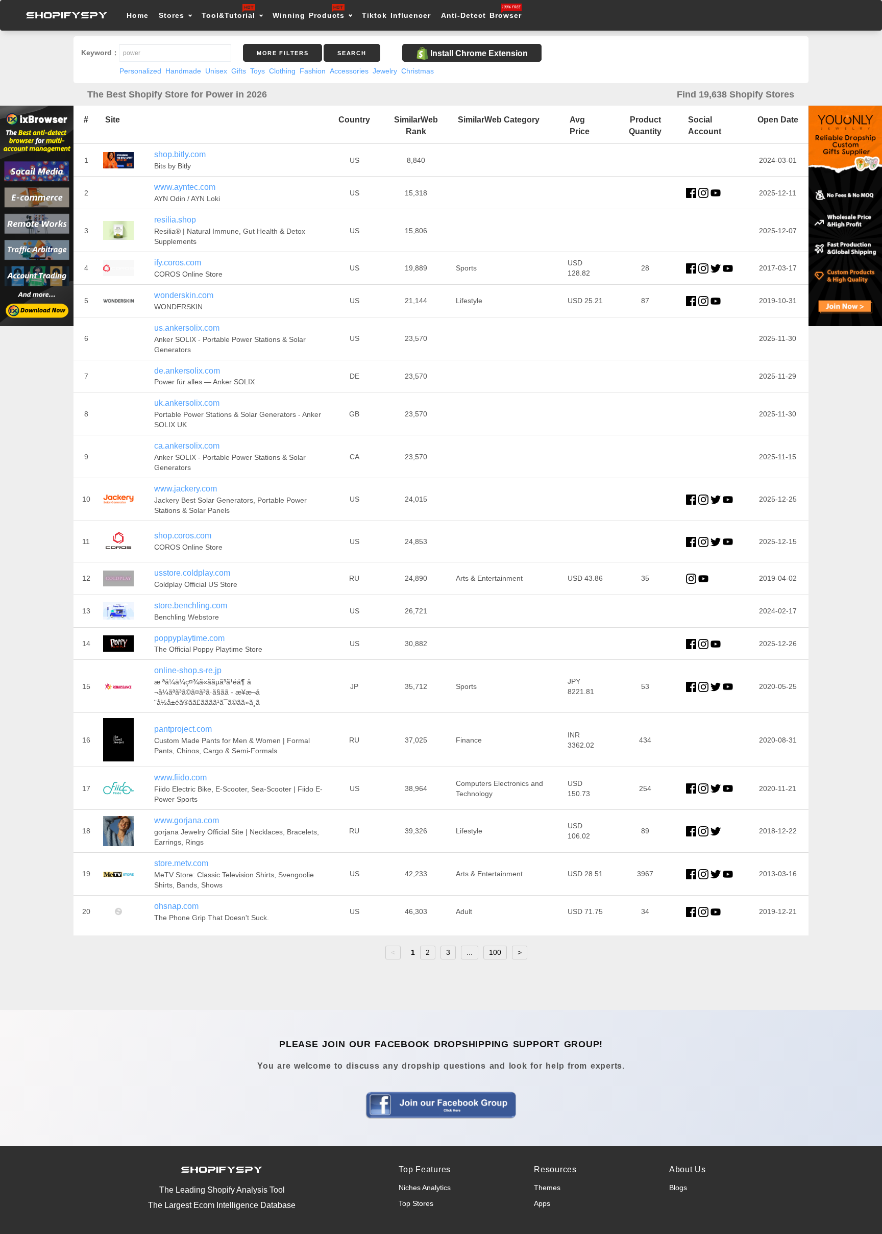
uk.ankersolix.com (186, 403)
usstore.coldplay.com (192, 573)
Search (351, 53)
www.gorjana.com (186, 820)
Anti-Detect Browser (481, 15)
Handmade (183, 71)
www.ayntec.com (184, 187)
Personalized (140, 71)
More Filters (282, 53)
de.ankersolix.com (187, 370)
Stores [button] (173, 15)
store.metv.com (181, 863)
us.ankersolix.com (186, 328)
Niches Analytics (425, 1187)
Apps (542, 1203)
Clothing (282, 71)
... (470, 952)
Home (138, 15)
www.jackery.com (185, 488)
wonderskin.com (183, 295)
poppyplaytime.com (189, 638)
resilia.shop (175, 219)
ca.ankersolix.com (186, 445)
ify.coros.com (177, 262)
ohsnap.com (176, 906)
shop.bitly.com (180, 154)
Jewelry (385, 71)
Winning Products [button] (309, 15)
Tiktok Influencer (396, 15)
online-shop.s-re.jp (188, 670)
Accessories (349, 71)
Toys (257, 71)
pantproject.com (183, 729)
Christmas (417, 71)
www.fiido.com (180, 777)
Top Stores (416, 1203)
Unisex (216, 71)
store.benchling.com (190, 605)
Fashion (313, 71)
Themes (547, 1187)
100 (495, 952)
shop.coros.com (182, 535)
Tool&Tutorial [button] (228, 15)
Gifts (238, 71)
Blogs (678, 1187)
